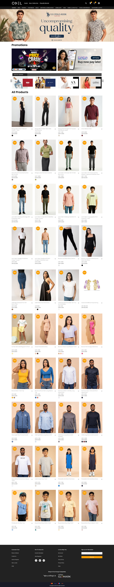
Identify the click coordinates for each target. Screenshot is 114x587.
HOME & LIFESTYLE (72, 7)
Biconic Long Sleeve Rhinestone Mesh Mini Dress (89, 259)
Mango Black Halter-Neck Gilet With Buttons (43, 129)
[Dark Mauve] (37, 397)
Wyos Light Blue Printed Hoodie (20, 435)
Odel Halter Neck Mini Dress (42, 302)
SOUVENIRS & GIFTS (97, 7)
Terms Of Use (61, 559)
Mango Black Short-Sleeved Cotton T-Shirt (19, 129)
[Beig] (59, 530)
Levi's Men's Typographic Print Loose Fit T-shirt (89, 217)
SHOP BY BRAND (18, 74)
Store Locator (14, 562)
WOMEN (14, 7)
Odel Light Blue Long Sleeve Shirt (43, 435)
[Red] (59, 135)
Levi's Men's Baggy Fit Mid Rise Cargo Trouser (20, 259)
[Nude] (35, 353)
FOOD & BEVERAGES (84, 7)
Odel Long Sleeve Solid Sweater (89, 435)
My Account (60, 553)
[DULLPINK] (82, 530)
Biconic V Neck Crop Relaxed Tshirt (67, 346)
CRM (13, 566)
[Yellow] (12, 397)
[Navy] (82, 397)
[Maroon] (82, 135)
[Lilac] (63, 353)
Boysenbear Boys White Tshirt (43, 523)
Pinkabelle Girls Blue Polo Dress (66, 479)
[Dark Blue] (82, 486)
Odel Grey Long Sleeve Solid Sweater (65, 435)
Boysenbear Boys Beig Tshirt (65, 523)
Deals (26, 3)
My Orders (60, 556)
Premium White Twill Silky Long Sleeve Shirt (66, 391)
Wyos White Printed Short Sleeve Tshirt (20, 479)
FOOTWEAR (31, 7)
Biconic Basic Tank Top (18, 391)
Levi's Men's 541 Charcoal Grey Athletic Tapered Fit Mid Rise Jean (90, 173)
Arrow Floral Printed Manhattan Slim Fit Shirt (20, 173)
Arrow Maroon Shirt (86, 129)
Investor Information (39, 553)
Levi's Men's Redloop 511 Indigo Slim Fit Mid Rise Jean (21, 217)
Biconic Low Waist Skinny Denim (66, 258)
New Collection (33, 3)
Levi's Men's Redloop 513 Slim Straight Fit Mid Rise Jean (42, 259)
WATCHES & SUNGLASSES (47, 7)
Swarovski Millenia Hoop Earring (89, 302)
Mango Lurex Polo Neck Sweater (43, 173)
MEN (19, 7)
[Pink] (82, 353)
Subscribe (92, 557)
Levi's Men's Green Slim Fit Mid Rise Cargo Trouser (44, 217)
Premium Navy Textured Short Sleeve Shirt (89, 391)
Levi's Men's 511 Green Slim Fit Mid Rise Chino (67, 173)
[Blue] (12, 309)
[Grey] (14, 397)
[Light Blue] (12, 441)
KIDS (64, 7)
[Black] (12, 135)
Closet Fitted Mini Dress (41, 346)
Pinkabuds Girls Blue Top (18, 523)
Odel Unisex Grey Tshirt (41, 479)
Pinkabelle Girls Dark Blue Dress (89, 479)
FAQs (59, 566)
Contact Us (14, 556)
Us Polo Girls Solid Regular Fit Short (21, 346)
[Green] (35, 179)
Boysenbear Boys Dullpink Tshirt (89, 523)
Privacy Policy (61, 562)
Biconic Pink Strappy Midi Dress (89, 346)
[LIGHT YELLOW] (12, 353)
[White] (35, 309)
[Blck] (59, 265)
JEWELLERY (58, 7)
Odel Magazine (38, 556)
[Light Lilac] (59, 353)
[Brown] (12, 179)
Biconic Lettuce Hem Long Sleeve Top (44, 391)
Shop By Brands (44, 3)
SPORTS (24, 7)
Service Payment (15, 559)
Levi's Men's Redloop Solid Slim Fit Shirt (67, 217)
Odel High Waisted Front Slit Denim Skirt (19, 303)
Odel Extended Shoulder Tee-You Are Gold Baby (67, 303)
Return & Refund (15, 553)
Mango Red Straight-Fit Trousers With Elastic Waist (67, 129)
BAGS (37, 7)
